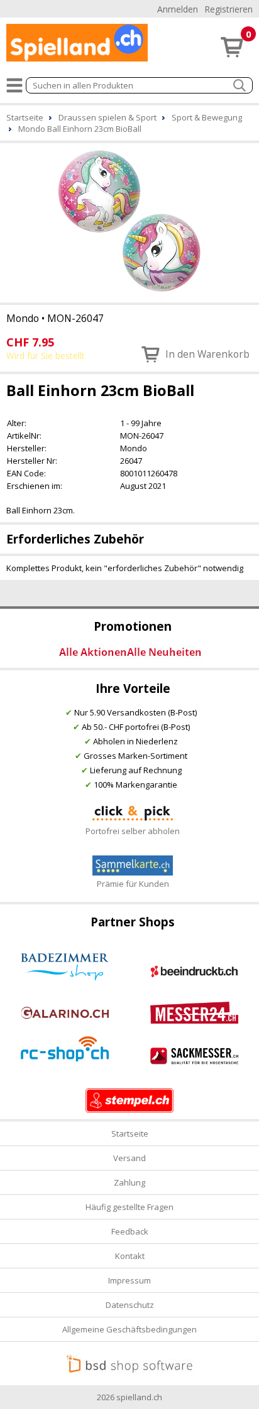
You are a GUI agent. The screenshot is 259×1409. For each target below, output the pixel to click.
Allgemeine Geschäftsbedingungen (129, 1329)
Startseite (129, 1133)
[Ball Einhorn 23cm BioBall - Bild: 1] (129, 221)
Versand (129, 1158)
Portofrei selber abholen (132, 831)
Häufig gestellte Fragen (129, 1207)
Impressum (129, 1280)
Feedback (129, 1231)
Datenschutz (130, 1304)
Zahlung (129, 1182)
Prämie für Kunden (133, 883)
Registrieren (228, 9)
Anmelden (177, 9)
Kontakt (130, 1256)
